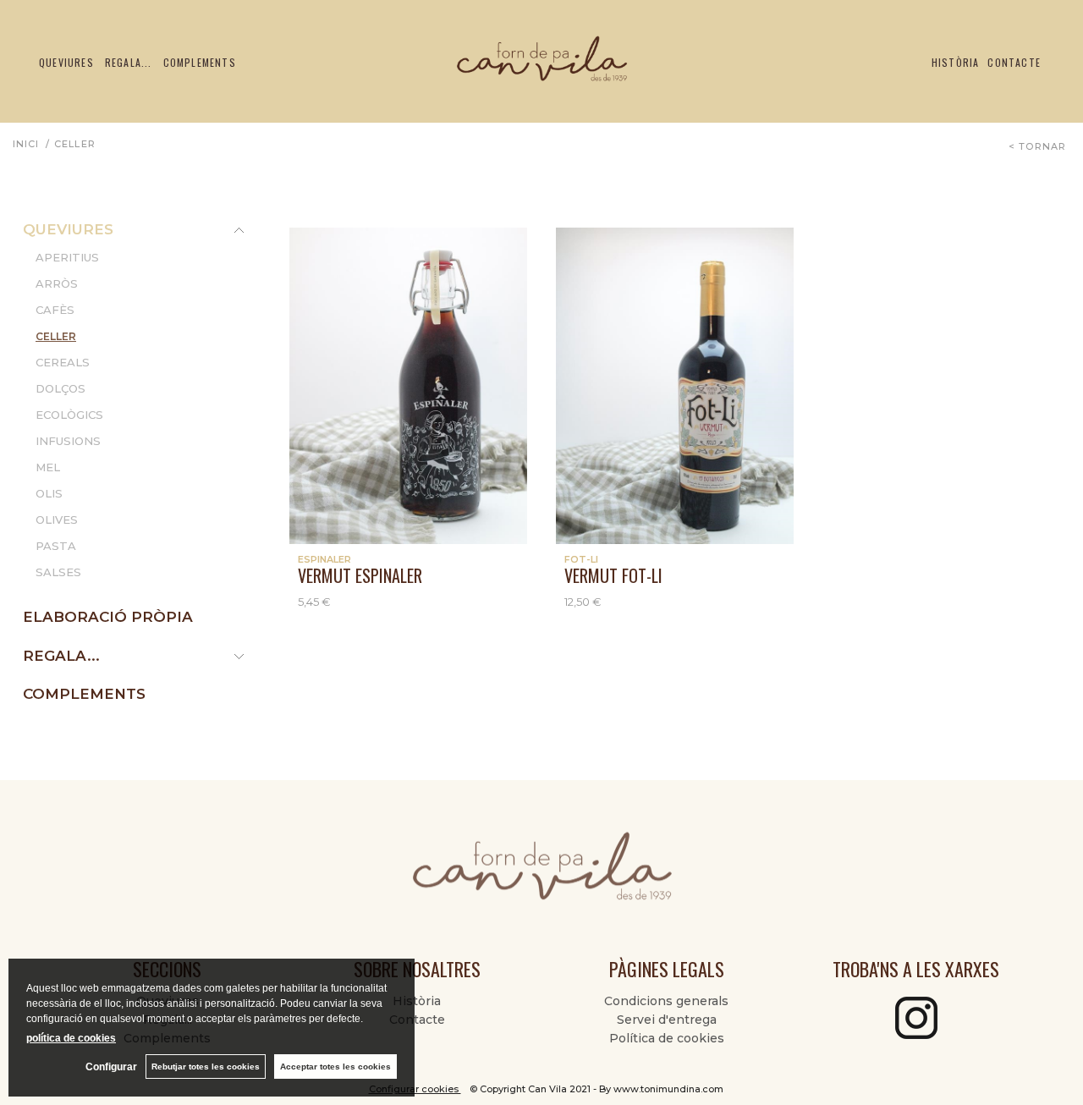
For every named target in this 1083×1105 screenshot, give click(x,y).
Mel (48, 467)
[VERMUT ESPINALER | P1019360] (408, 386)
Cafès (55, 309)
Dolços (60, 388)
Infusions (68, 441)
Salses (58, 572)
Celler (56, 336)
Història (956, 62)
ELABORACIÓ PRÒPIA (108, 616)
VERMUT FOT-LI (613, 575)
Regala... (128, 62)
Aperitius (67, 257)
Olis (49, 493)
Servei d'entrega (667, 1019)
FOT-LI (581, 559)
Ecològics (69, 414)
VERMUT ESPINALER (360, 575)
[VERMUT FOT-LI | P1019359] (675, 386)
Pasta (56, 545)
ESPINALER (324, 559)
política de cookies (71, 1038)
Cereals (63, 362)
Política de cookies (666, 1038)
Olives (57, 519)
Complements (199, 62)
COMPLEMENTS (84, 693)
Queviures (66, 62)
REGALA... (61, 655)
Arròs (57, 283)
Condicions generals (666, 1001)
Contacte (1014, 62)
